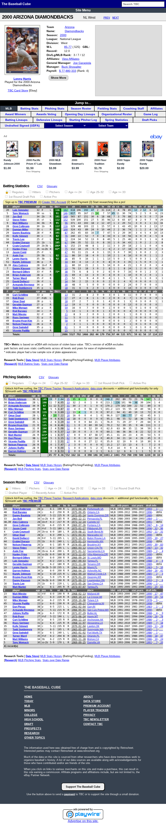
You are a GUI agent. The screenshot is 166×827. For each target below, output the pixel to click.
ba (51, 206)
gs (74, 395)
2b (92, 206)
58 (66, 320)
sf (145, 206)
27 (66, 298)
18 (66, 288)
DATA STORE (92, 701)
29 (66, 268)
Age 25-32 (97, 192)
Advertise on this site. (83, 821)
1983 (149, 567)
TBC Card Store (18, 90)
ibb (149, 206)
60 (68, 409)
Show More (58, 77)
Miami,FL (92, 567)
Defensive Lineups (49, 119)
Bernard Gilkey (21, 271)
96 (66, 223)
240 (162, 639)
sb (113, 206)
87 (66, 232)
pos (44, 206)
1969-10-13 (78, 597)
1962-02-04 (78, 606)
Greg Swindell (20, 327)
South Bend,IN (95, 531)
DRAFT (28, 724)
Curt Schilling (20, 294)
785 (162, 616)
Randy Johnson (22, 262)
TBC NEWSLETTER (96, 719)
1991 (149, 522)
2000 (63, 35)
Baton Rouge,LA (96, 538)
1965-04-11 (78, 636)
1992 (149, 531)
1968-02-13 (78, 593)
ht (51, 505)
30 (66, 284)
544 (162, 597)
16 (155, 570)
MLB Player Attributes (107, 360)
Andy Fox (18, 255)
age (38, 206)
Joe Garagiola (82, 62)
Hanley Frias (20, 249)
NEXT (115, 17)
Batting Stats (29, 108)
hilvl (113, 505)
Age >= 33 (119, 192)
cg (78, 395)
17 (155, 593)
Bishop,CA (93, 639)
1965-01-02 (78, 632)
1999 (149, 577)
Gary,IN (91, 606)
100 (65, 229)
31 (66, 255)
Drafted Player (18, 492)
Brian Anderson (22, 275)
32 (155, 528)
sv (100, 395)
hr (103, 206)
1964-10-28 (78, 567)
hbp (135, 206)
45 (162, 551)
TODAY (29, 701)
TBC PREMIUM (27, 202)
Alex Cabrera (20, 265)
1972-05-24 (78, 515)
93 (162, 613)
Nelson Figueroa (22, 324)
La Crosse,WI (94, 597)
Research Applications (76, 388)
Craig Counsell (21, 245)
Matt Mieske (20, 314)
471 (162, 593)
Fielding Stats (107, 108)
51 (66, 317)
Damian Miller (20, 229)
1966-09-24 (78, 557)
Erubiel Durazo (21, 242)
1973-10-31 (78, 538)
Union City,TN (94, 548)
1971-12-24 (78, 522)
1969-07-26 (78, 525)
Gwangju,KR (94, 577)
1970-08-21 (78, 531)
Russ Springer (21, 317)
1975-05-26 (78, 583)
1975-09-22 (78, 580)
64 (68, 422)
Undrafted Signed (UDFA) (22, 125)
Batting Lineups (16, 119)
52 (68, 428)
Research (10, 363)
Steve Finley (20, 219)
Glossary (52, 186)
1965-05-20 (78, 629)
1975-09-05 (78, 512)
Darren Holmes (17, 451)
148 (162, 525)
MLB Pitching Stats (29, 468)
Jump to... (83, 103)
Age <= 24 (75, 192)
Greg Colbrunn (21, 226)
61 (66, 327)
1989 (149, 515)
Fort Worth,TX (94, 632)
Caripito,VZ (93, 522)
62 (68, 438)
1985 (149, 573)
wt (58, 505)
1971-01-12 (78, 551)
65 (162, 580)
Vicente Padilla (21, 330)
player (16, 206)
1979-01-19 (78, 577)
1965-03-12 (78, 548)
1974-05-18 (78, 544)
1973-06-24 (78, 616)
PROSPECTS (33, 728)
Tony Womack (21, 213)
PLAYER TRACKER (96, 710)
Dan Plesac (14, 438)
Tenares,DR (93, 564)
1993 (149, 509)
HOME (28, 696)
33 (68, 402)
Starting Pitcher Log (83, 119)
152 (65, 219)
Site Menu (83, 10)
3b (97, 206)
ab (73, 206)
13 (66, 294)
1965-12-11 (78, 518)
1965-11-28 (78, 639)
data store (96, 388)
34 (66, 262)
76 (66, 236)
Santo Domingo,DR (98, 515)
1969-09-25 (78, 642)
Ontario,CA (93, 512)
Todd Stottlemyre (22, 288)
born (74, 505)
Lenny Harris (22, 78)
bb (123, 206)
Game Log (151, 114)
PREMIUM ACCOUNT (97, 706)
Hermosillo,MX (95, 541)
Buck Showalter (71, 66)
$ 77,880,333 (67, 70)
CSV (40, 186)
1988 (149, 561)
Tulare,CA (92, 600)
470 (162, 636)
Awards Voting (46, 114)
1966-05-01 (78, 610)
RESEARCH (31, 733)
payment (69, 794)
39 (162, 619)
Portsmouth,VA (95, 509)
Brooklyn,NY (94, 544)
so (129, 206)
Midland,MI (93, 593)
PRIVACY (89, 715)
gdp (155, 206)
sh (140, 206)
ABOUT (88, 696)
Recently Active (45, 492)
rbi (108, 206)
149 (65, 216)
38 (66, 271)
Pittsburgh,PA (94, 528)
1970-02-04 (78, 626)
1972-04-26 (78, 509)
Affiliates (156, 108)
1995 (149, 538)
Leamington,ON (96, 580)
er (130, 395)
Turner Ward (20, 278)
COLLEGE (31, 715)
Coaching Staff (133, 108)
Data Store (32, 360)
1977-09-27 (78, 603)
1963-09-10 (78, 573)
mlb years (123, 505)
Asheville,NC (94, 570)
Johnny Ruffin (16, 448)
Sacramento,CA (96, 551)
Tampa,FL (92, 561)
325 (162, 548)
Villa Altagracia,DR (97, 554)
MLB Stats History (51, 360)
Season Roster (81, 108)
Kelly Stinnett (20, 236)
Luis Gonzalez (21, 210)
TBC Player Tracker (49, 388)
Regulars (18, 192)
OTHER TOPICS (34, 737)
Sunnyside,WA (95, 629)
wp (153, 395)
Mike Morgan (20, 307)
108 (162, 567)
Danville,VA (93, 642)
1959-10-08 (78, 600)
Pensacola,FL (94, 518)
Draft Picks (149, 119)
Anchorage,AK (95, 619)
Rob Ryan (18, 298)
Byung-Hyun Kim (22, 320)
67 (66, 242)
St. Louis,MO (94, 557)
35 (66, 275)
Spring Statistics (116, 119)
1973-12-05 (78, 554)
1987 (149, 525)
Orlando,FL (93, 636)
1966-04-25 (78, 570)
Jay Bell (17, 216)
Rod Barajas (20, 311)
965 (162, 528)
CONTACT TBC (93, 724)
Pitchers (54, 192)
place (90, 505)
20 (68, 415)
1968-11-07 (78, 623)
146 (65, 213)
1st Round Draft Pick (22, 196)
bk (158, 395)
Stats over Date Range (54, 363)
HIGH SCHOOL (34, 719)
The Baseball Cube (16, 4)
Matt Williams (20, 223)
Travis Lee (18, 239)
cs (117, 206)
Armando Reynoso (23, 284)
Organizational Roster (117, 114)
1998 (149, 541)
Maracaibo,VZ (95, 535)
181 (162, 623)
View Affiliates (70, 58)
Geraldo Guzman (22, 304)
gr (88, 395)
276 (162, 538)
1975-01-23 (78, 541)
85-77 (68, 46)
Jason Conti (19, 252)
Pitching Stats (54, 108)
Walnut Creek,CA (96, 573)
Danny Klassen (21, 268)
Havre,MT (92, 616)
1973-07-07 (78, 586)
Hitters (36, 192)
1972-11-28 (78, 564)
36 (66, 258)
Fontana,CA (93, 525)
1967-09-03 (78, 561)
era (62, 395)
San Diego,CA (95, 583)
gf (94, 395)
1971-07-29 (78, 613)
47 (66, 252)
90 (162, 561)
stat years (137, 505)
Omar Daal (19, 301)
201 (162, 642)
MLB (8, 108)
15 (66, 278)
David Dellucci (21, 281)
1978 (149, 600)
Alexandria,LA (95, 623)
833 (162, 544)
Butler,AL (92, 613)
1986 (149, 619)
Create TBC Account (54, 202)
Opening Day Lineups (80, 114)
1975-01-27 (78, 528)
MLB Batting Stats (29, 363)
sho (84, 395)
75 (66, 249)
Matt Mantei (15, 435)
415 (162, 570)
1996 (149, 512)
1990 (149, 535)
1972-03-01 (78, 535)
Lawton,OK (93, 626)
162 (65, 210)
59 (66, 307)
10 (155, 538)
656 (162, 586)
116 (65, 226)
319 (162, 531)
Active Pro (50, 196)
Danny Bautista (21, 232)
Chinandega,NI (95, 603)
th (38, 395)
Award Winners (15, 114)
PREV (106, 17)
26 (162, 606)
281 (162, 626)
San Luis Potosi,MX (98, 610)
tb (163, 206)
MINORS (29, 710)
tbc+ (57, 206)
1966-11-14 (78, 619)
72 (66, 239)
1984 (149, 518)
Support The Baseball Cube (83, 786)
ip (111, 395)
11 (66, 314)
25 (66, 330)
